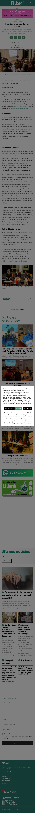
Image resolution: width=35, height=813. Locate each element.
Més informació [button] (9, 408)
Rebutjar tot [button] (27, 408)
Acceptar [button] (18, 408)
